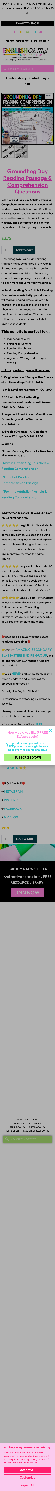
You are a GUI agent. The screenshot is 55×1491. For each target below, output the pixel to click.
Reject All (27, 1485)
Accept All (27, 1470)
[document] (27, 745)
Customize (27, 1477)
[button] (50, 730)
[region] (27, 1467)
